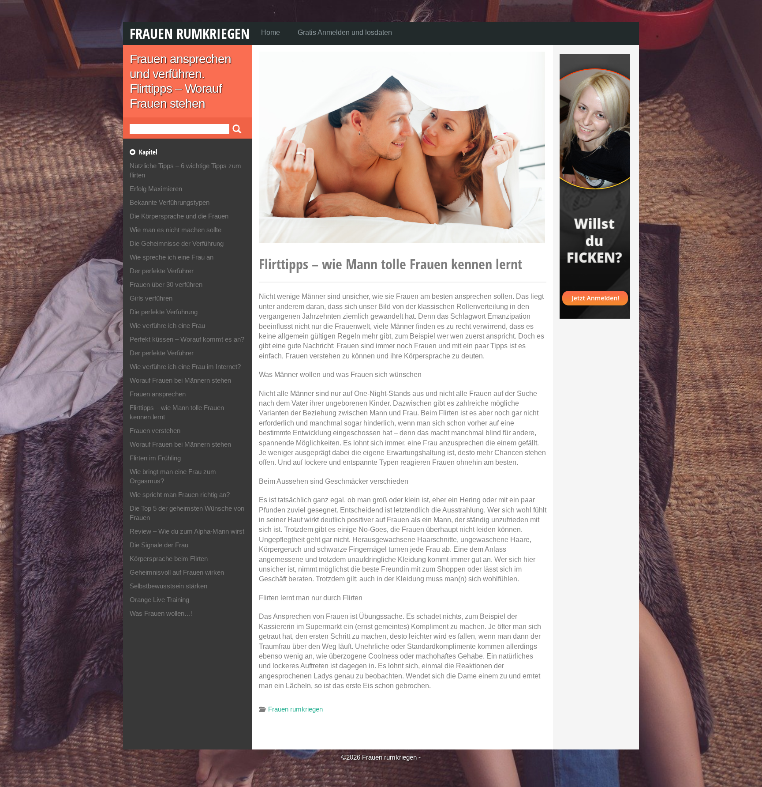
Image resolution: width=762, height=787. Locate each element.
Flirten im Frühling (155, 458)
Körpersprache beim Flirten (169, 558)
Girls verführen (151, 298)
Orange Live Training (159, 599)
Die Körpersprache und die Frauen (179, 216)
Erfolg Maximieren (156, 188)
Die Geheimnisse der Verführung (177, 243)
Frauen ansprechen (158, 394)
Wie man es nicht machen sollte (175, 229)
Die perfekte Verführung (164, 312)
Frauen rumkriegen (190, 33)
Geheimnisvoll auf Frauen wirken (177, 572)
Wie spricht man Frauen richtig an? (180, 494)
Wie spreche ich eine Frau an (171, 257)
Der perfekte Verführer (162, 271)
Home (270, 32)
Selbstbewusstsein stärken (168, 586)
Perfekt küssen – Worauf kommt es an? (187, 339)
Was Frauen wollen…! (161, 613)
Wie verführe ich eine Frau (167, 325)
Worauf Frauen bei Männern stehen (180, 380)
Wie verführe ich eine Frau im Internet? (185, 366)
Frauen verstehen (155, 430)
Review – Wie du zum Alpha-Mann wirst (187, 531)
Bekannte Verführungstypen (169, 202)
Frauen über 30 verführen (166, 284)
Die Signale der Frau (159, 545)
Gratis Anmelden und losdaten (345, 32)
